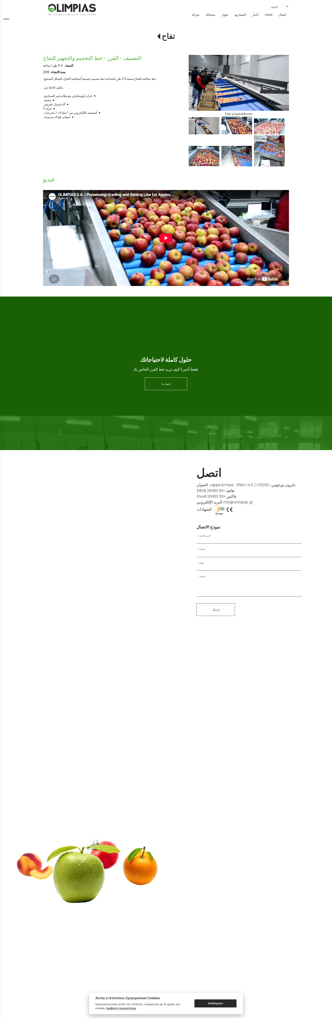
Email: (203, 549)
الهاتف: (201, 563)
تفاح (168, 36)
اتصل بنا (166, 383)
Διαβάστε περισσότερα (121, 1008)
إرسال (215, 609)
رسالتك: (203, 576)
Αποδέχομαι (215, 1003)
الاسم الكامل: (205, 536)
